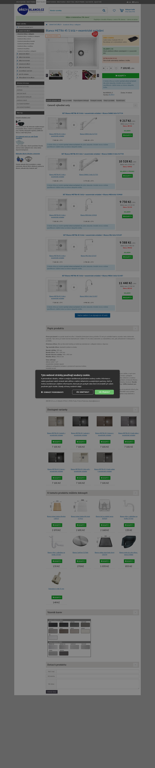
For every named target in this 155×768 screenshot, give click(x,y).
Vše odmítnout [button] (82, 392)
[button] (52, 392)
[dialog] (77, 384)
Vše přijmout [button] (104, 392)
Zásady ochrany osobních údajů (69, 386)
